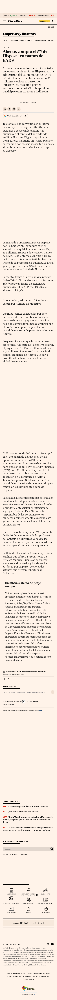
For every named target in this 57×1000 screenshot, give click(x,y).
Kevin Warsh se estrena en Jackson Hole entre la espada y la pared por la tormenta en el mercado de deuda (28, 819)
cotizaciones (11, 912)
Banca (5, 41)
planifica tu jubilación (11, 903)
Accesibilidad (27, 976)
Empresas (21, 692)
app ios (28, 912)
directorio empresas (45, 903)
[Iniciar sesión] (52, 21)
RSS (39, 976)
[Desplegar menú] (4, 21)
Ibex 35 (6, 16)
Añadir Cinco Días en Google (17, 116)
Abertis (12, 692)
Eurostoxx (14, 854)
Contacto (9, 973)
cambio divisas (28, 903)
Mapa (35, 976)
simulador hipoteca (28, 894)
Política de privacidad (14, 976)
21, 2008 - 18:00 (28, 102)
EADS (5, 692)
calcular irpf (11, 894)
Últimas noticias (11, 802)
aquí (40, 710)
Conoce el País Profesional (28, 923)
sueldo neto (45, 894)
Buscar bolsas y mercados (15, 842)
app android (45, 912)
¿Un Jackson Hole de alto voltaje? (23, 812)
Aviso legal (16, 973)
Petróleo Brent (43, 16)
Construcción (40, 41)
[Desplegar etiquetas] (52, 692)
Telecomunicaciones (17, 41)
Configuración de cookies (41, 973)
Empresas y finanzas (19, 34)
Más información (8, 704)
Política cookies (26, 973)
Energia (30, 41)
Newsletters (45, 976)
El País (51, 27)
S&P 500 (23, 16)
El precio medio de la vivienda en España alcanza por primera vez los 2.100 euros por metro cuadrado (28, 828)
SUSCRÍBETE (44, 21)
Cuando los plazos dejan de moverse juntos (28, 806)
